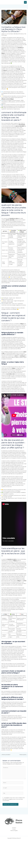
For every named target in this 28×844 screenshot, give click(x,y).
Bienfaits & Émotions (19, 33)
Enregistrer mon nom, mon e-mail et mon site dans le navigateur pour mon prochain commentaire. (14, 799)
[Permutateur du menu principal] (25, 2)
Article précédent (5, 754)
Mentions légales (14, 830)
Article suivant (23, 754)
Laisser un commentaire (7, 33)
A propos (14, 827)
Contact (14, 829)
